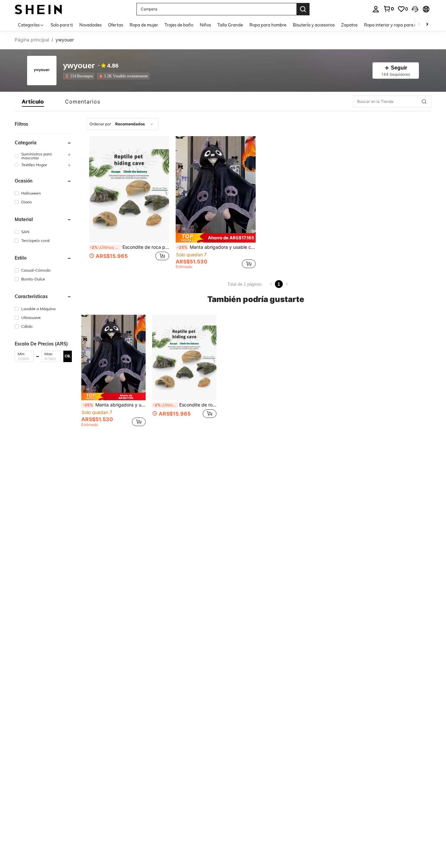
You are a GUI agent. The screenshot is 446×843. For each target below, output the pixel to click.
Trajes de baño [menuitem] (179, 24)
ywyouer (79, 66)
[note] (216, 238)
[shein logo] (38, 9)
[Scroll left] (419, 24)
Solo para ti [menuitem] (62, 24)
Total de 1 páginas (244, 284)
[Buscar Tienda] (424, 101)
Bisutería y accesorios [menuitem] (314, 24)
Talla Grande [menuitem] (230, 24)
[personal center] (376, 9)
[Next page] (287, 284)
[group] (43, 156)
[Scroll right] (427, 24)
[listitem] (80, 76)
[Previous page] (271, 284)
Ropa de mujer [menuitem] (144, 24)
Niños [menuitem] (205, 24)
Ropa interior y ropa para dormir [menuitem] (395, 24)
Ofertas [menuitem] (115, 24)
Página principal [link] (32, 39)
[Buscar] (303, 9)
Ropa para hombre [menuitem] (267, 24)
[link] (388, 9)
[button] (415, 9)
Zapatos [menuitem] (349, 24)
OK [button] (68, 356)
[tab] (33, 101)
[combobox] (122, 124)
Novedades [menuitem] (90, 24)
